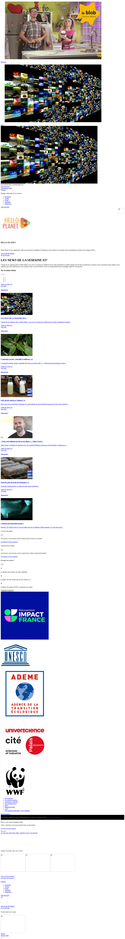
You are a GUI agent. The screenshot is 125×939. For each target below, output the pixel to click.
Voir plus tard (5, 207)
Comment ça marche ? (11, 802)
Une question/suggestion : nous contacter (17, 810)
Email (6, 200)
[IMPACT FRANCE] (25, 639)
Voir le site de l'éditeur (7, 253)
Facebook (8, 197)
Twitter (7, 198)
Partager (3, 882)
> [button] (4, 274)
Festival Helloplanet (54, 817)
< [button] (1, 274)
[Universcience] (25, 765)
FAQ (6, 805)
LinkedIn (7, 202)
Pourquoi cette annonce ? (8, 878)
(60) (10, 188)
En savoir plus (5, 255)
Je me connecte (13, 542)
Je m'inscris (4, 542)
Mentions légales (10, 807)
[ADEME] (25, 717)
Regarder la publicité (7, 590)
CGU (6, 809)
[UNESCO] (15, 669)
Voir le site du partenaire (7, 876)
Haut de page (6, 814)
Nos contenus (9, 798)
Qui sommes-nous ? (11, 803)
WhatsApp (8, 204)
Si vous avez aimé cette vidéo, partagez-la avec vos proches (19, 833)
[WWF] (15, 795)
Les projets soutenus (11, 800)
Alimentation (5, 188)
